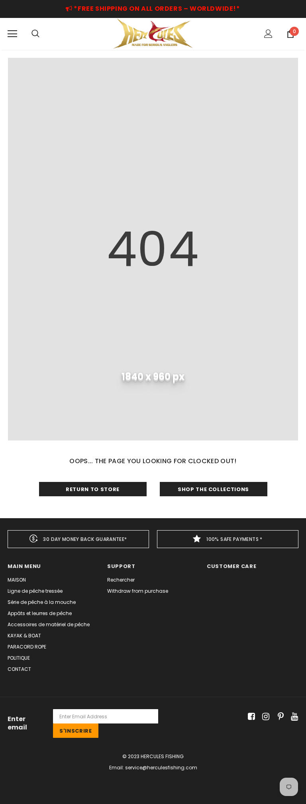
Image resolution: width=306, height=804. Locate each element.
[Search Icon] (35, 34)
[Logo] (153, 33)
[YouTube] (293, 716)
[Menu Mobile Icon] (12, 34)
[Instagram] (264, 716)
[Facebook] (250, 716)
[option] (78, 539)
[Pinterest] (279, 716)
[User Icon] (268, 33)
